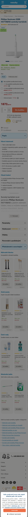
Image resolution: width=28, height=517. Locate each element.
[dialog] (14, 504)
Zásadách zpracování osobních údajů (15, 507)
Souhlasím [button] (14, 510)
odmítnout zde (16, 506)
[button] (14, 514)
